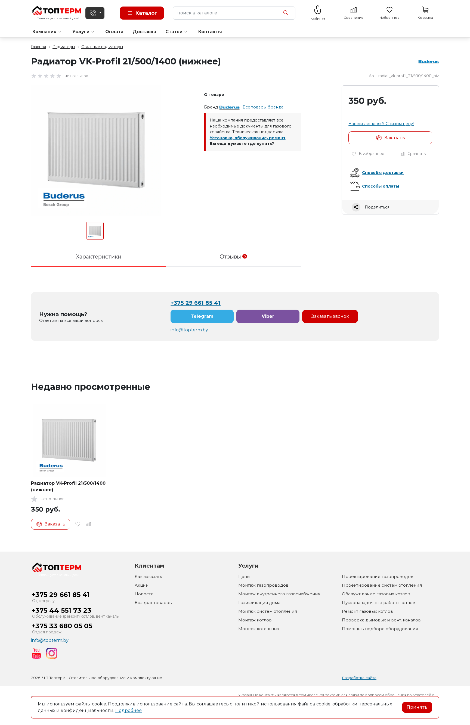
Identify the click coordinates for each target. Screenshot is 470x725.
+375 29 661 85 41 (196, 303)
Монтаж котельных (258, 628)
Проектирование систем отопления (382, 585)
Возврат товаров (153, 602)
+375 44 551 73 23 (61, 610)
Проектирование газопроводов (377, 576)
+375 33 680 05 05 (62, 626)
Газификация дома (259, 602)
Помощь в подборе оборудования (380, 628)
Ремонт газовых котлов (367, 611)
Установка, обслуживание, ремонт (248, 137)
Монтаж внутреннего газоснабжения (279, 593)
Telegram (202, 316)
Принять (417, 707)
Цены (244, 576)
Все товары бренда (263, 107)
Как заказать (148, 576)
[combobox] (234, 13)
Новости (144, 593)
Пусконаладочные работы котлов (378, 602)
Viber (268, 316)
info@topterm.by (189, 329)
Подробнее (128, 710)
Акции (142, 585)
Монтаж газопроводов (263, 585)
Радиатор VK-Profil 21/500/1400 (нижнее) (68, 486)
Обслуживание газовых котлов (376, 593)
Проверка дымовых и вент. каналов (381, 620)
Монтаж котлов (255, 620)
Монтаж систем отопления (267, 611)
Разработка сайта (359, 678)
